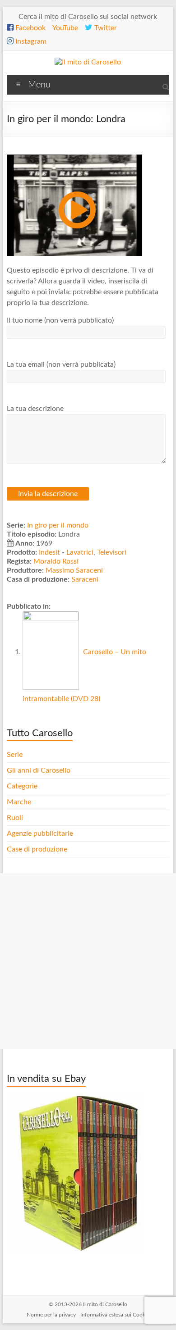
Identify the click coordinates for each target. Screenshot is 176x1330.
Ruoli (15, 817)
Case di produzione (38, 849)
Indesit (49, 552)
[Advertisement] (88, 961)
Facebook (30, 28)
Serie (15, 754)
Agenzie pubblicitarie (41, 833)
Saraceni (84, 579)
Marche (19, 802)
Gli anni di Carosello (38, 770)
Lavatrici (79, 552)
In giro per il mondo (57, 525)
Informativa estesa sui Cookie (114, 1314)
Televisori (111, 552)
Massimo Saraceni (74, 570)
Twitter (105, 28)
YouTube (65, 28)
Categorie (23, 786)
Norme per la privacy (51, 1314)
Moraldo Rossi (56, 561)
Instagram (30, 41)
